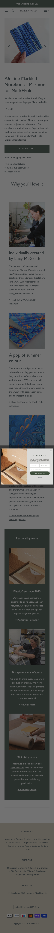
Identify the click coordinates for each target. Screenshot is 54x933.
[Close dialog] (51, 450)
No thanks (40, 477)
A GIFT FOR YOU (39, 456)
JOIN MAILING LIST (40, 473)
